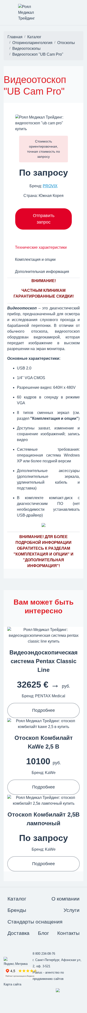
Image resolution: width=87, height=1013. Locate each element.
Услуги (72, 910)
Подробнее (43, 710)
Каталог (16, 898)
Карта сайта (12, 984)
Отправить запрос (43, 219)
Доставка (18, 933)
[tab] (41, 247)
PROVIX (50, 186)
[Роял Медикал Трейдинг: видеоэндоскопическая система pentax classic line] (43, 635)
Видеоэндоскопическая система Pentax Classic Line (43, 661)
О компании (65, 898)
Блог (43, 933)
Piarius (37, 972)
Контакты (68, 933)
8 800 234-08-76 (44, 953)
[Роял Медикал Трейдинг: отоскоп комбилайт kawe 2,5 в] (43, 723)
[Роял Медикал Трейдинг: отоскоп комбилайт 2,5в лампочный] (43, 800)
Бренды (16, 910)
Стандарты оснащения (34, 921)
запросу (43, 156)
